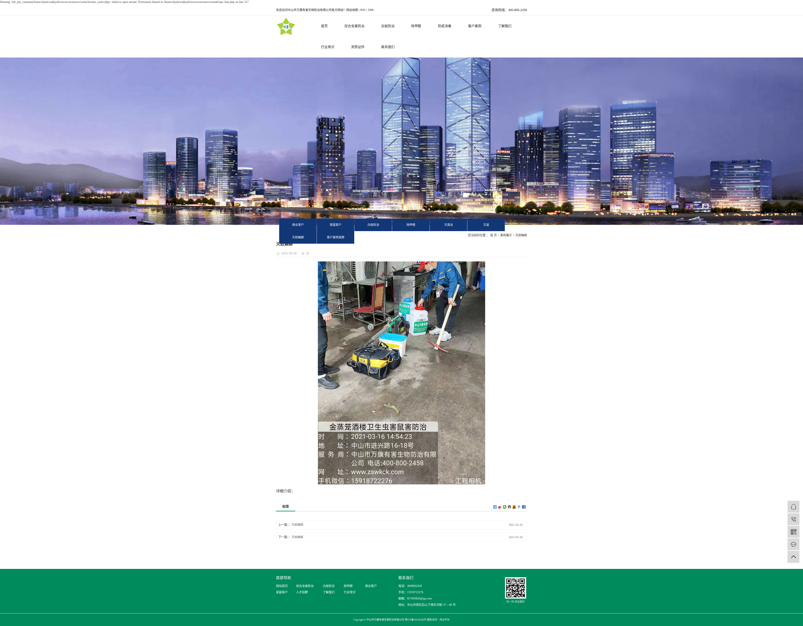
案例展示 (506, 235)
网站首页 (282, 586)
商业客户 (298, 224)
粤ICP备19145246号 (415, 619)
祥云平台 (445, 619)
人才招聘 (302, 592)
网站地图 (352, 10)
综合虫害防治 (354, 26)
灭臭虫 (448, 224)
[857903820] (793, 507)
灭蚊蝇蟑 (298, 237)
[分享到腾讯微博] (519, 507)
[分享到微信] (504, 507)
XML (371, 10)
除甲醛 (416, 26)
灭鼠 (486, 224)
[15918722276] (793, 519)
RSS (363, 10)
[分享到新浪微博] (500, 507)
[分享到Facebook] (524, 507)
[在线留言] (793, 544)
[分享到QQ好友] (509, 507)
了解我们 (504, 26)
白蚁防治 (388, 26)
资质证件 (357, 47)
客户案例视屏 (335, 237)
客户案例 (474, 26)
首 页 (493, 235)
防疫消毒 (444, 26)
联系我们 (388, 47)
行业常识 (327, 47)
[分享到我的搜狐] (514, 507)
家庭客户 (335, 224)
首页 (324, 26)
